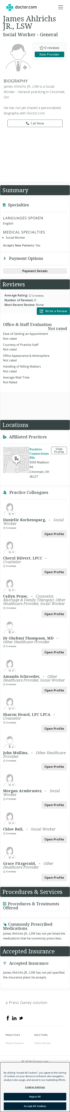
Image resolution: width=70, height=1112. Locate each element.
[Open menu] (60, 7)
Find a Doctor (43, 1043)
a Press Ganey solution (27, 1002)
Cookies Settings (35, 1087)
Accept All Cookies (35, 1106)
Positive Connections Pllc (39, 453)
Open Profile (54, 534)
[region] (35, 1087)
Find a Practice (15, 1043)
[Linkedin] (14, 1018)
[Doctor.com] (21, 7)
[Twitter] (21, 1018)
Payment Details (35, 271)
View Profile (59, 450)
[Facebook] (8, 1018)
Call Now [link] (37, 123)
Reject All (35, 1096)
